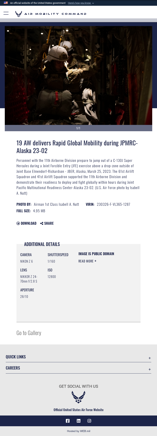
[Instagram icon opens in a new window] (89, 421)
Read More (86, 261)
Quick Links (16, 357)
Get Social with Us (78, 386)
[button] (81, 3)
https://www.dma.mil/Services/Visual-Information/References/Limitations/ (101, 309)
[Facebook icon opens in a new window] (68, 421)
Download (28, 223)
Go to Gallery (28, 332)
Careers (13, 368)
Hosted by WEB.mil (78, 431)
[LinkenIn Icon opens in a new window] (78, 421)
